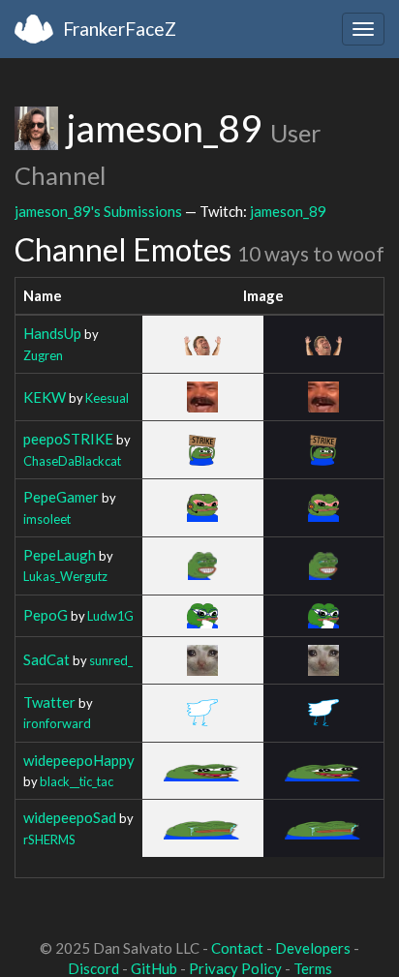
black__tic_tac (76, 781)
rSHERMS (49, 839)
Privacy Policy (235, 968)
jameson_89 (288, 211)
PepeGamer (61, 496)
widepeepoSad (69, 817)
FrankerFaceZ (119, 28)
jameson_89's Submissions (98, 211)
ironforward (57, 723)
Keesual (107, 398)
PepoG (45, 615)
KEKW (44, 397)
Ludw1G (110, 616)
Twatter (49, 702)
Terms (312, 968)
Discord (93, 968)
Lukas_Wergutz (65, 576)
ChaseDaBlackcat (72, 461)
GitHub (154, 968)
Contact (237, 948)
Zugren (43, 355)
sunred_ (111, 660)
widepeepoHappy (79, 760)
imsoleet (47, 519)
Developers (313, 948)
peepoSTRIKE (68, 438)
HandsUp (52, 333)
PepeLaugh (59, 555)
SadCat (46, 659)
